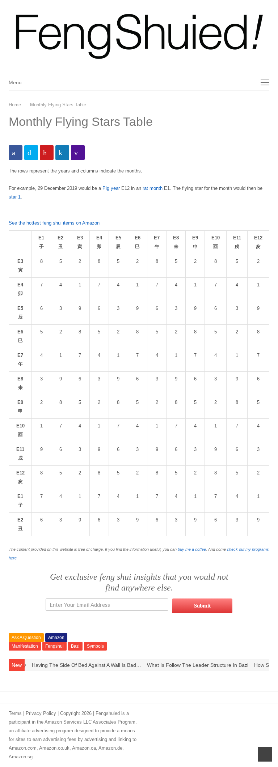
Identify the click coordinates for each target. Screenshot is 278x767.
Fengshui (54, 646)
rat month (153, 188)
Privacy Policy (41, 713)
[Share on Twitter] (31, 152)
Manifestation (25, 646)
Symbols (95, 646)
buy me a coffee (192, 549)
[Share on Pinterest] (47, 152)
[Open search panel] (248, 82)
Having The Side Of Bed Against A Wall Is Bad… (77, 665)
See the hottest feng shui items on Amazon (54, 223)
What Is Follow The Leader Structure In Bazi (188, 665)
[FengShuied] (139, 37)
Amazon (56, 637)
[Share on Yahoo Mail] (78, 152)
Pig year (111, 188)
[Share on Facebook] (15, 152)
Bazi (75, 646)
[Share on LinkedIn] (62, 152)
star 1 (15, 197)
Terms (15, 713)
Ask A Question (26, 637)
